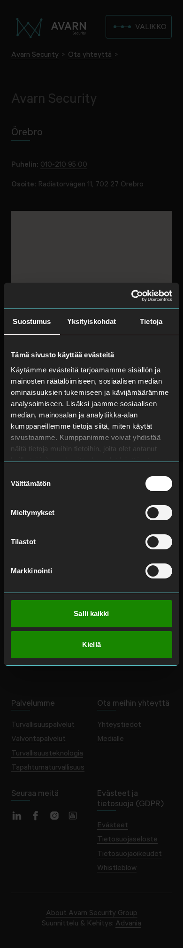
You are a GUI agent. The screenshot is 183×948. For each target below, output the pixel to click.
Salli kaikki (91, 613)
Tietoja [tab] (151, 321)
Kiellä (91, 644)
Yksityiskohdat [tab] (91, 321)
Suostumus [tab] (32, 321)
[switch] (158, 512)
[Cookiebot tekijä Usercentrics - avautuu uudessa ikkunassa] (131, 296)
